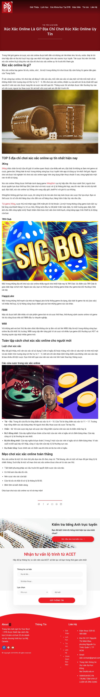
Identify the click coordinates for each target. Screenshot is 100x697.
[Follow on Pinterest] (8, 648)
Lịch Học (44, 7)
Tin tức (85, 7)
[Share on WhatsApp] (39, 505)
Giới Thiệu (34, 7)
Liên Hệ (94, 7)
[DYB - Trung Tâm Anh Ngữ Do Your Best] (14, 7)
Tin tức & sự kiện (50, 25)
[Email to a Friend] (52, 505)
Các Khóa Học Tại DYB (60, 7)
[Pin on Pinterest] (57, 505)
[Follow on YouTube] (13, 648)
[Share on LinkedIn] (61, 505)
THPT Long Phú (9, 664)
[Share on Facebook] (43, 505)
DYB (16, 653)
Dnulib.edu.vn (88, 671)
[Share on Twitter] (48, 505)
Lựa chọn (21, 587)
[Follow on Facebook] (4, 648)
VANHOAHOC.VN (86, 676)
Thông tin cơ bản (24, 569)
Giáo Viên (76, 7)
